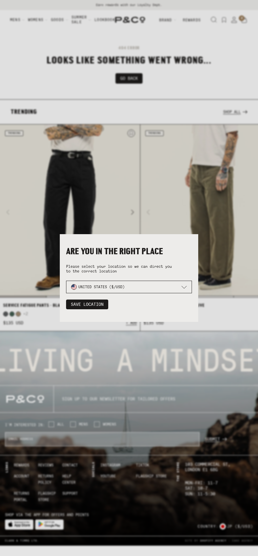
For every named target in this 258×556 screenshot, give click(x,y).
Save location (87, 304)
